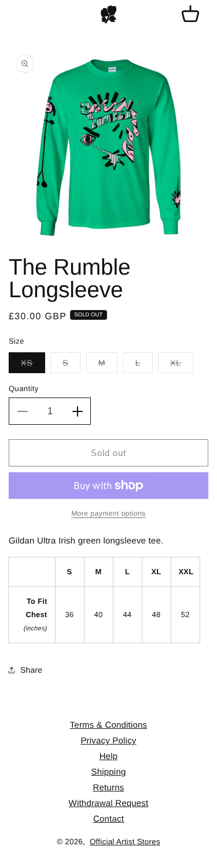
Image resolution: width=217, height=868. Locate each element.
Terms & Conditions (109, 725)
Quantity (24, 388)
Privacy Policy (108, 741)
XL (181, 365)
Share (31, 669)
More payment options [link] (108, 513)
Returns (108, 788)
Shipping (108, 772)
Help (109, 756)
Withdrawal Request (109, 803)
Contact (108, 819)
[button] (190, 14)
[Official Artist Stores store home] (109, 14)
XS (33, 365)
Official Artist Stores (125, 841)
